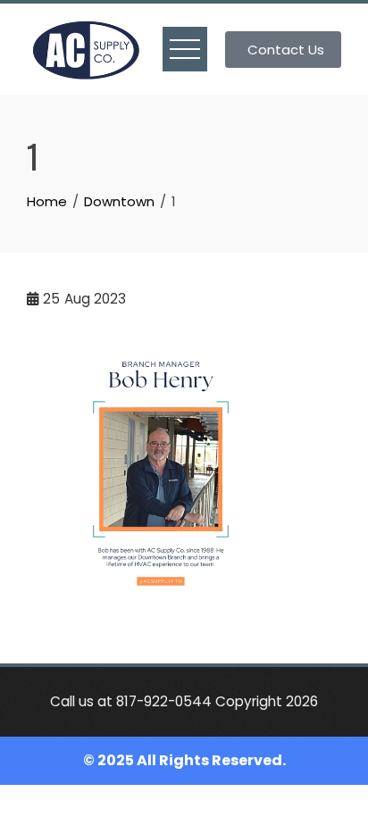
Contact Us (285, 49)
